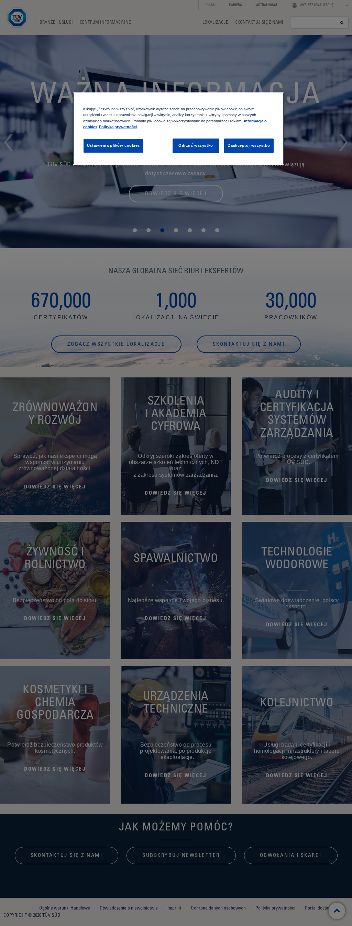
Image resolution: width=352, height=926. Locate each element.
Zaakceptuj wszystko (249, 145)
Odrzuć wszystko (195, 145)
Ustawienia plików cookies (113, 145)
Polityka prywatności (118, 127)
